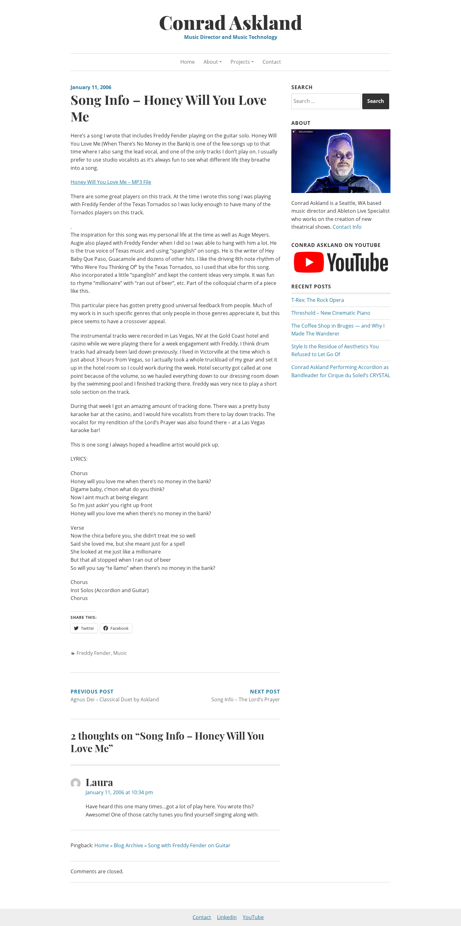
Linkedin (227, 917)
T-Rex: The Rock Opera (317, 300)
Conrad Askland (230, 22)
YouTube (253, 917)
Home (187, 61)
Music (120, 653)
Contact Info (347, 226)
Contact (271, 61)
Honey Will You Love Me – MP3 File (111, 182)
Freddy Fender (94, 653)
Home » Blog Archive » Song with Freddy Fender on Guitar (162, 845)
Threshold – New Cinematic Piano (330, 312)
